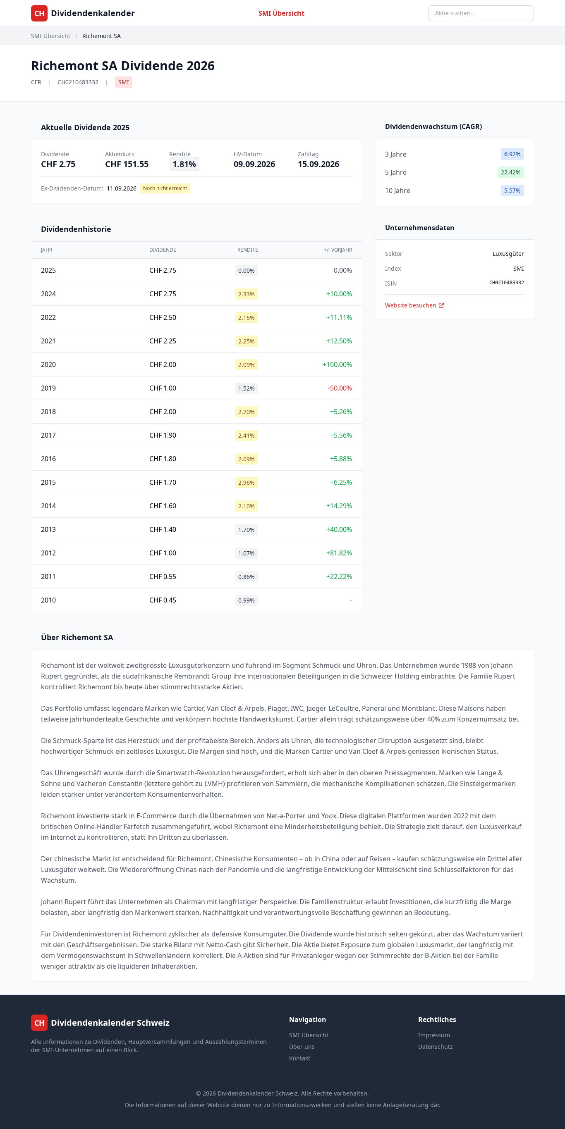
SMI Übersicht (281, 13)
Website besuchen (410, 305)
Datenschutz (435, 1046)
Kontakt (299, 1058)
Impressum (434, 1035)
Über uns (302, 1046)
